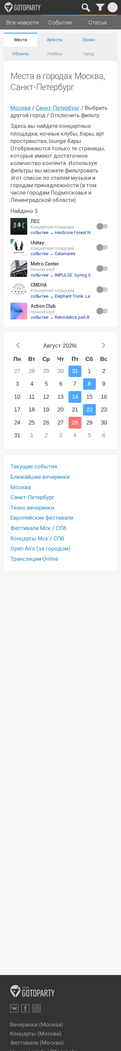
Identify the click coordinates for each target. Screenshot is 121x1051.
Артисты (55, 39)
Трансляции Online (34, 558)
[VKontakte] (14, 1008)
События (60, 22)
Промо (88, 39)
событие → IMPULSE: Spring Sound (66, 275)
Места (20, 39)
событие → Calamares (53, 253)
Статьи (97, 22)
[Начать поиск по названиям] (85, 7)
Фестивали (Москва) (37, 1042)
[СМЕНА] (18, 289)
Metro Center (45, 264)
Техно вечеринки (32, 507)
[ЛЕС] (18, 226)
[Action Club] (18, 311)
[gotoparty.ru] (22, 7)
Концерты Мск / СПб (37, 538)
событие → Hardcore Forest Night (64, 232)
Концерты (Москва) (36, 1033)
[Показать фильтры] (100, 7)
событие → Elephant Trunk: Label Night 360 (73, 296)
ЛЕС (35, 221)
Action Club (43, 306)
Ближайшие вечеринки (40, 476)
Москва (20, 107)
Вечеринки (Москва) (36, 1024)
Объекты (20, 54)
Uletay (37, 242)
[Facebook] (25, 1008)
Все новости (22, 22)
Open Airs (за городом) (40, 548)
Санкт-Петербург (58, 107)
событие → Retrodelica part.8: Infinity (67, 317)
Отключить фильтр (74, 115)
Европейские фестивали (41, 517)
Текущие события (33, 466)
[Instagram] (36, 1008)
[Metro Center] (18, 268)
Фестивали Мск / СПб (38, 528)
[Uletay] (18, 247)
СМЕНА (39, 285)
